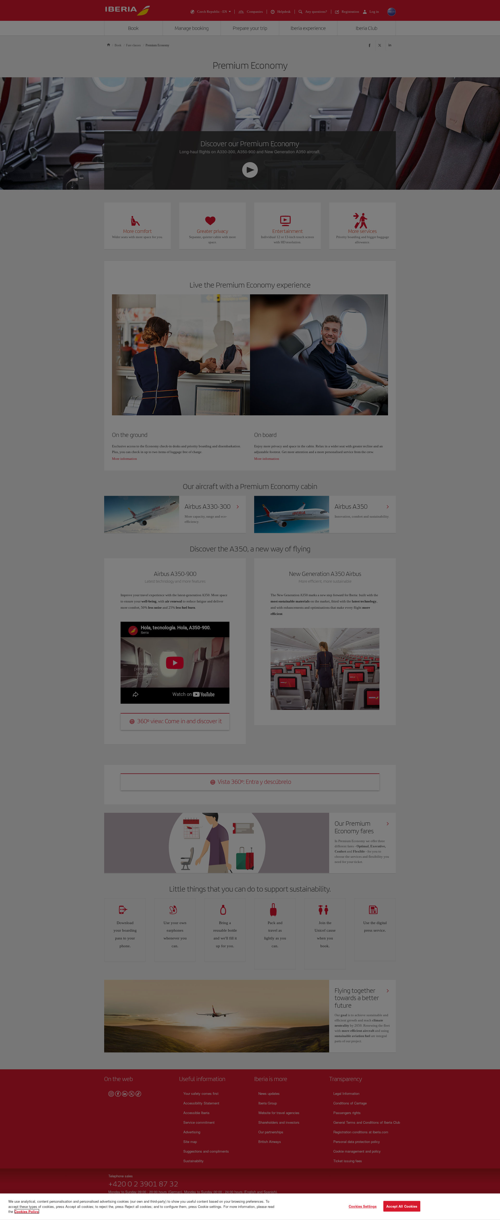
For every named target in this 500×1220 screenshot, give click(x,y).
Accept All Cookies (401, 1206)
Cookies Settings (363, 1206)
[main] (250, 1206)
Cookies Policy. (26, 1211)
